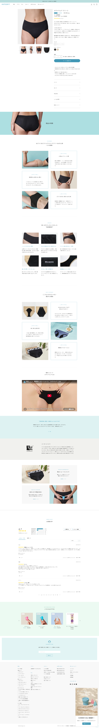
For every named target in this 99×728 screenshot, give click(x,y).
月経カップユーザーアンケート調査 (36, 687)
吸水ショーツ (20, 679)
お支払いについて (47, 678)
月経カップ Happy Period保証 (49, 672)
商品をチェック (86, 723)
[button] (77, 557)
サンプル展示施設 (47, 673)
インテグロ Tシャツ (22, 695)
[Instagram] (72, 684)
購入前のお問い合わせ (61, 668)
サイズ (55, 82)
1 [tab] (48, 431)
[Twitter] (74, 684)
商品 (14, 4)
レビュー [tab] (21, 538)
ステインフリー (21, 685)
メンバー (71, 670)
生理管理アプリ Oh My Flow (36, 668)
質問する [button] (67, 529)
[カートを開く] (96, 4)
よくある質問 (56, 99)
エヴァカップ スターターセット (24, 708)
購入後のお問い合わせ (61, 670)
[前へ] (18, 50)
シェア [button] (21, 557)
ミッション (72, 668)
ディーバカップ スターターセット (24, 705)
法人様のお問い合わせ (61, 672)
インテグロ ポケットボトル (23, 693)
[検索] (94, 4)
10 (57, 594)
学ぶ (22, 4)
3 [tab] (50, 431)
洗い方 (55, 87)
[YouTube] (76, 684)
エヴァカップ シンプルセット (24, 710)
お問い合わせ (33, 4)
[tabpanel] (49, 423)
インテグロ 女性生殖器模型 (23, 698)
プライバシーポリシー (61, 725)
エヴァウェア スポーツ (22, 682)
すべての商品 (20, 668)
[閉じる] (96, 689)
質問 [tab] (28, 538)
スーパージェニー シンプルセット (24, 715)
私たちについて (41, 4)
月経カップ (19, 670)
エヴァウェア (21, 680)
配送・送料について (47, 677)
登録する (49, 655)
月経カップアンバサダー (74, 672)
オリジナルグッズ (21, 687)
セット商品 (19, 703)
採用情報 (71, 677)
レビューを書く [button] (76, 529)
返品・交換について (47, 680)
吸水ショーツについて (34, 676)
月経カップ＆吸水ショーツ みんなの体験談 (36, 684)
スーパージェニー (42, 626)
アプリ (18, 4)
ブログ (32, 682)
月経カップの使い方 (34, 678)
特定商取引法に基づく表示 (74, 725)
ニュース (71, 673)
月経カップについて (34, 675)
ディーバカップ (57, 626)
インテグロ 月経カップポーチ (24, 691)
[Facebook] (70, 684)
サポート (27, 4)
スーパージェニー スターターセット (24, 712)
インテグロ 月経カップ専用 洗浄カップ (24, 689)
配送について (56, 105)
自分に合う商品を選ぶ (47, 670)
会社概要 (71, 675)
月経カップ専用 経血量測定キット (24, 700)
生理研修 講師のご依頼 (61, 673)
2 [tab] (49, 431)
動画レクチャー (33, 680)
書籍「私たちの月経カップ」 (36, 689)
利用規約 (67, 725)
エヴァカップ (26, 626)
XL (63, 44)
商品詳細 (56, 93)
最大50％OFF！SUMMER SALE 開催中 (49, 1)
